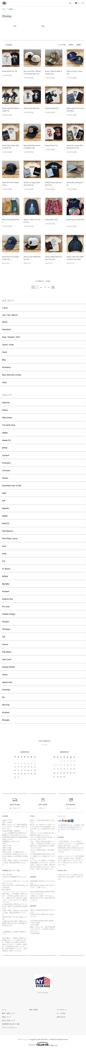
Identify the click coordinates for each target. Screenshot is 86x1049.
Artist (4, 553)
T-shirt (4, 307)
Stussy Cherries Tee (52, 108)
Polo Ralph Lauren (10, 538)
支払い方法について (8, 1020)
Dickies (5, 478)
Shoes (4, 321)
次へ (53, 287)
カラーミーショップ (23, 1039)
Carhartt (5, 455)
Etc (3, 697)
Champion (6, 462)
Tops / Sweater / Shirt (11, 337)
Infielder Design (8, 614)
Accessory (6, 367)
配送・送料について (8, 1013)
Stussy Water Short (51, 219)
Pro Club (5, 606)
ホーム (4, 9)
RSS (30, 1010)
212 (3, 561)
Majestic (5, 508)
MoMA (5, 515)
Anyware (5, 591)
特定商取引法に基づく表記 (11, 1024)
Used (4, 382)
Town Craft (6, 659)
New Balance (7, 530)
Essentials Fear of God (11, 485)
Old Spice (6, 629)
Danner (5, 644)
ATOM (36, 1010)
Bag (3, 359)
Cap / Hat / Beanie (10, 314)
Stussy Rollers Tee (51, 145)
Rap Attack (6, 651)
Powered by (32, 1045)
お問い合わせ (61, 1017)
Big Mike (5, 583)
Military (5, 576)
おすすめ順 (62, 44)
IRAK (4, 493)
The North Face (8, 425)
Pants (4, 352)
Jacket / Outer (8, 344)
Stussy (11, 9)
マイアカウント (62, 1010)
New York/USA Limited (11, 374)
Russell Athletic (8, 666)
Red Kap (5, 704)
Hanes (5, 674)
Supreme (6, 402)
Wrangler (6, 719)
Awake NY (6, 440)
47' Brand (6, 568)
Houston (5, 621)
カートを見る (61, 1013)
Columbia (6, 689)
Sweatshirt (6, 329)
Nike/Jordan (7, 417)
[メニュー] (83, 3)
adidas (5, 432)
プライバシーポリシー (9, 1027)
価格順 (71, 44)
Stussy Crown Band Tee (32, 108)
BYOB (4, 447)
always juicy (7, 682)
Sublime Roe (7, 598)
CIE (3, 636)
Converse (6, 470)
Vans (4, 546)
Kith (3, 500)
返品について (6, 1017)
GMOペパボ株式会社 (50, 1039)
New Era (5, 523)
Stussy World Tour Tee (9, 71)
